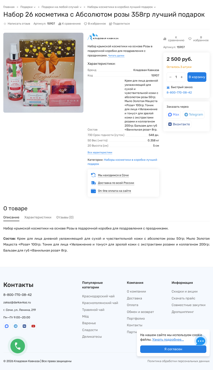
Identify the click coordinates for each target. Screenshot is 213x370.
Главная (9, 7)
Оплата (132, 305)
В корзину (197, 77)
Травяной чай (93, 310)
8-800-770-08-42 (179, 92)
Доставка (134, 298)
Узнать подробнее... (168, 339)
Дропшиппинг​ (183, 312)
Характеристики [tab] (37, 217)
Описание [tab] (11, 217)
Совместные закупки (189, 305)
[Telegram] (15, 326)
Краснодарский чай (98, 296)
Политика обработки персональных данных (178, 361)
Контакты (134, 325)
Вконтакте (181, 124)
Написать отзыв (19, 23)
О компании (136, 291)
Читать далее (116, 55)
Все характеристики (100, 152)
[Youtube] (33, 326)
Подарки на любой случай (60, 7)
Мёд (85, 316)
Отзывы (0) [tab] (64, 217)
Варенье (89, 323)
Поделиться (121, 23)
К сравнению (71, 23)
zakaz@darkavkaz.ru (17, 302)
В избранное (97, 23)
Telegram (196, 114)
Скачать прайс (183, 298)
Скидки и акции (185, 291)
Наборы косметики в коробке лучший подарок (120, 7)
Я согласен (173, 349)
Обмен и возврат (140, 312)
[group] (43, 73)
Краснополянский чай (100, 303)
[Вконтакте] (24, 326)
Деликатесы (92, 337)
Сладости (90, 330)
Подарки (26, 7)
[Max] (6, 326)
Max (176, 114)
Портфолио (136, 318)
